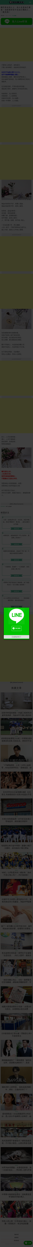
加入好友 (18, 628)
